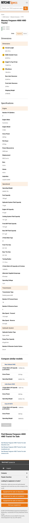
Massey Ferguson (15, 16)
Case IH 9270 (9, 404)
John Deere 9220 (10, 384)
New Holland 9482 (10, 364)
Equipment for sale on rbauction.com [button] (15, 492)
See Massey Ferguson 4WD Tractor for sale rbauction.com (13, 444)
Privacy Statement (19, 512)
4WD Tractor (6, 16)
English (9, 468)
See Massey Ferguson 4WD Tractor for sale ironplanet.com (13, 448)
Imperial (19, 33)
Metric (25, 33)
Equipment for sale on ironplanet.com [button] (15, 496)
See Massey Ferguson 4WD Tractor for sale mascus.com (13, 452)
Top (26, 520)
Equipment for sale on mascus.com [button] (14, 500)
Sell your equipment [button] (14, 505)
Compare (6, 425)
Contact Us (12, 462)
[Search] (25, 8)
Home (2, 14)
